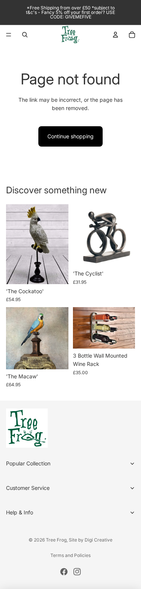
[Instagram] (77, 571)
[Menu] (8, 34)
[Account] (115, 34)
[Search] (25, 34)
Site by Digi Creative (90, 540)
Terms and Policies (70, 555)
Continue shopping (70, 136)
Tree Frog (56, 540)
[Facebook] (63, 571)
